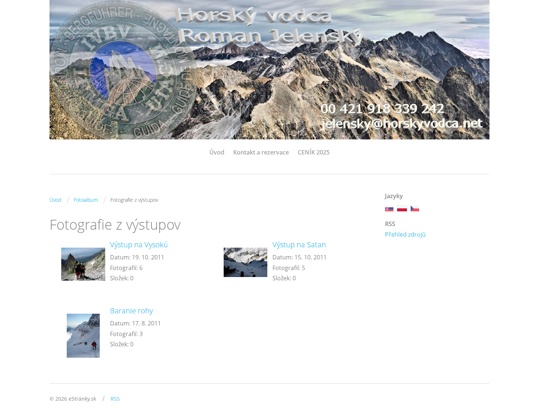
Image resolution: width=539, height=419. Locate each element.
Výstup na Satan (299, 244)
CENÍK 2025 (314, 152)
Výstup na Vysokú (139, 244)
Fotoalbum (86, 199)
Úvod (216, 152)
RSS (115, 398)
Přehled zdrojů (405, 234)
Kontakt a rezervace (261, 152)
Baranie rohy (131, 311)
